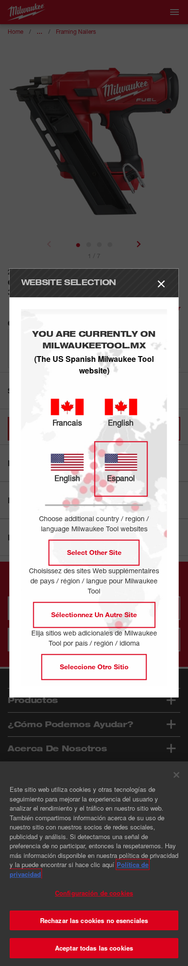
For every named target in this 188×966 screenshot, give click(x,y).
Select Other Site (94, 553)
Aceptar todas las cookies (94, 947)
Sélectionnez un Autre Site (94, 615)
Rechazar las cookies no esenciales (94, 920)
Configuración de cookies (94, 892)
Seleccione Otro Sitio (94, 667)
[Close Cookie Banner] (176, 775)
